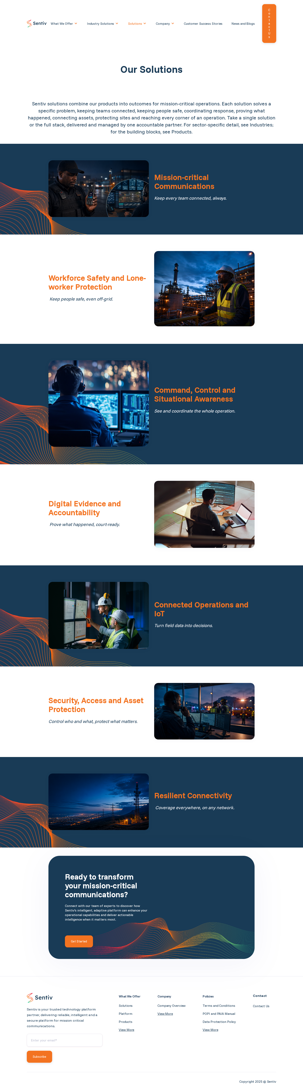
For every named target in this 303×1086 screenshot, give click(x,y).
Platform (125, 1014)
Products (125, 1022)
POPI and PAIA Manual (219, 1014)
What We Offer (62, 23)
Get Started (79, 941)
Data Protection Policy (219, 1022)
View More (126, 1030)
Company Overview (171, 1005)
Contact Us (269, 23)
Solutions (135, 23)
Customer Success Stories (203, 23)
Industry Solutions (100, 23)
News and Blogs (243, 23)
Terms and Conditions (219, 1005)
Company (163, 23)
